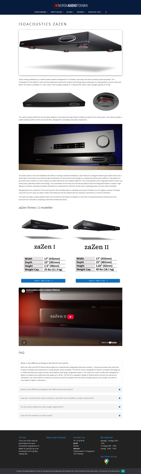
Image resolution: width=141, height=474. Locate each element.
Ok (123, 471)
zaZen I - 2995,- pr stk (42, 281)
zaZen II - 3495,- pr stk (97, 281)
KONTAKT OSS (94, 12)
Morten (76, 446)
